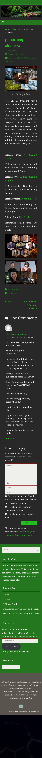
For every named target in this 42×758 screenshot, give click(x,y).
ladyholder (12, 50)
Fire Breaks (24, 217)
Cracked (7, 599)
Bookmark (12, 293)
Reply (11, 438)
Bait (9, 301)
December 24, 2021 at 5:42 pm (19, 337)
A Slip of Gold (10, 604)
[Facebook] (21, 706)
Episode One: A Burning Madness (30, 305)
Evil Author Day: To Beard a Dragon (20, 608)
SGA (19, 289)
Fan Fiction (15, 29)
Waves (6, 594)
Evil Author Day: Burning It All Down (21, 613)
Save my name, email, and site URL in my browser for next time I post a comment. (21, 500)
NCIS (20, 58)
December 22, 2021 (16, 54)
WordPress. (34, 712)
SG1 (25, 58)
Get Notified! (11, 646)
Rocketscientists (16, 334)
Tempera (23, 712)
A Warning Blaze (28, 198)
